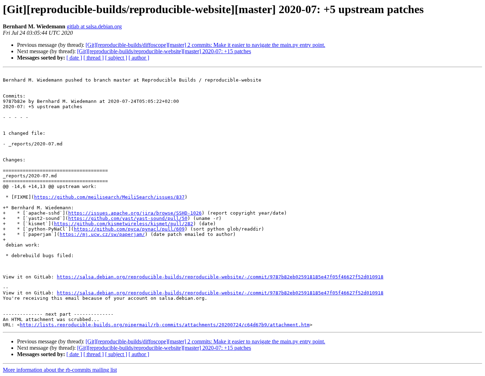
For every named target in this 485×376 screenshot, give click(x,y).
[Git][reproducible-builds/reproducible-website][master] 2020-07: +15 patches (164, 51)
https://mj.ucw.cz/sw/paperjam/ (102, 234)
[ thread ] (93, 58)
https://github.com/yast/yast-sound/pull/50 (127, 218)
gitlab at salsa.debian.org (94, 26)
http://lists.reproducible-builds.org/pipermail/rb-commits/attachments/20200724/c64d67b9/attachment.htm (165, 324)
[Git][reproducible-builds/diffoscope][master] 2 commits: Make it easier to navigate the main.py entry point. (205, 45)
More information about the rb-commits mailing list (60, 370)
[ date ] (74, 58)
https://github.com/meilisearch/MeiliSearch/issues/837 (109, 197)
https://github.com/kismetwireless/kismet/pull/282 (123, 223)
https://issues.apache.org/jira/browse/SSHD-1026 (135, 213)
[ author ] (139, 58)
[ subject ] (116, 58)
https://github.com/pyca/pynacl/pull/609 (129, 229)
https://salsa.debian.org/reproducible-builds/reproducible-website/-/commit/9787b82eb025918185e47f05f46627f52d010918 (220, 277)
